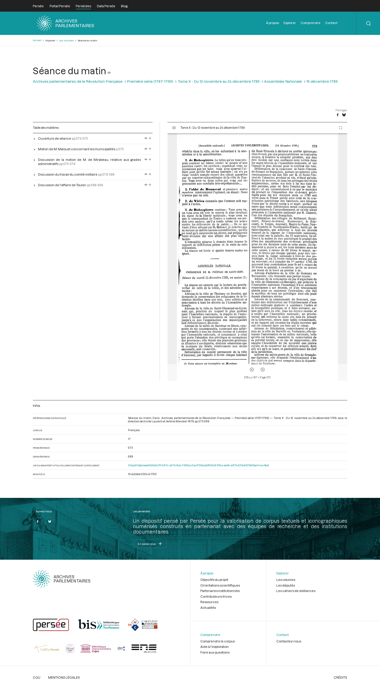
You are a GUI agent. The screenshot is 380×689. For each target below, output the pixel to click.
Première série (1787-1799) (150, 81)
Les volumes (66, 40)
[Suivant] (262, 369)
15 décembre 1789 (322, 81)
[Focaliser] (150, 138)
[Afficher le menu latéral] (174, 127)
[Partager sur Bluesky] (344, 115)
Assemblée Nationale (283, 81)
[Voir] (109, 70)
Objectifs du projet (214, 579)
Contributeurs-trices (216, 596)
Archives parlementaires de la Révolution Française (78, 81)
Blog (124, 6)
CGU (36, 677)
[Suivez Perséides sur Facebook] (37, 521)
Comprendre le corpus (217, 641)
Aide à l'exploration (214, 646)
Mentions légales (64, 677)
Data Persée (106, 6)
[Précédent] (251, 369)
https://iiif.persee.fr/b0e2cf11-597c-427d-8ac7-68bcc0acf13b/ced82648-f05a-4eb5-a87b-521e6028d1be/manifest (198, 465)
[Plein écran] (340, 127)
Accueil (37, 40)
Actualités (208, 607)
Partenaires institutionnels (220, 591)
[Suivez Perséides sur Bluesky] (50, 521)
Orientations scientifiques (220, 585)
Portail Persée (60, 6)
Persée (38, 6)
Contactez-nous (288, 641)
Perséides (83, 6)
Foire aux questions (215, 652)
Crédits (340, 677)
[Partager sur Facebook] (337, 115)
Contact (331, 23)
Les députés (285, 585)
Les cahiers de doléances (295, 591)
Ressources (209, 602)
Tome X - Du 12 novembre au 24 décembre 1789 (219, 81)
